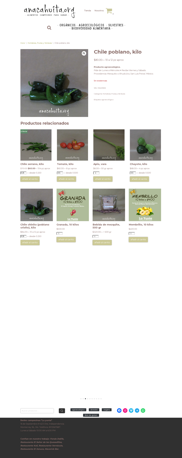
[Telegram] (137, 410)
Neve (23, 455)
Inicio (22, 43)
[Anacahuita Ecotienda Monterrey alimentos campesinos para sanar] (50, 11)
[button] (84, 53)
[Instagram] (125, 410)
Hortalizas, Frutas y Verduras (40, 43)
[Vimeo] (131, 410)
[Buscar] (49, 27)
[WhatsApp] (143, 410)
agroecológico (107, 100)
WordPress (51, 455)
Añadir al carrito (30, 179)
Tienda (87, 10)
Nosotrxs (99, 10)
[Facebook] (119, 410)
